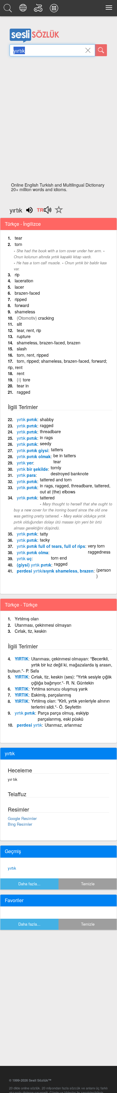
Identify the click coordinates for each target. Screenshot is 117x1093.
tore (26, 380)
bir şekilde (32, 469)
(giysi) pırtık (34, 565)
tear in (23, 386)
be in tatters (64, 455)
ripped (21, 299)
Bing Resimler (20, 824)
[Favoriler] (57, 213)
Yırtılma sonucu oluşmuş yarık (59, 689)
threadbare (50, 431)
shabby (47, 419)
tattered (47, 498)
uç (24, 558)
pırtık (27, 419)
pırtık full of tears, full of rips (51, 546)
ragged (23, 392)
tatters (57, 449)
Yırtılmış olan (27, 619)
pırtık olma (32, 552)
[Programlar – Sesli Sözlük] (55, 9)
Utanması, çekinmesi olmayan (43, 625)
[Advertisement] (58, 121)
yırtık (12, 868)
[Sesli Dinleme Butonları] (44, 212)
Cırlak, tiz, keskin (30, 631)
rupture (24, 336)
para (26, 475)
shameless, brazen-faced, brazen (48, 343)
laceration (24, 281)
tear (18, 238)
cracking (46, 318)
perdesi (29, 725)
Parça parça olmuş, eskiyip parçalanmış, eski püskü (63, 716)
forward (22, 305)
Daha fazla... (29, 884)
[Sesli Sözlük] (8, 9)
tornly (56, 467)
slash (22, 349)
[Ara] (101, 50)
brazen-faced (27, 293)
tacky (45, 540)
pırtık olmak (34, 456)
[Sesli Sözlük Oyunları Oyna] (39, 9)
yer (25, 463)
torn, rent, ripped (33, 355)
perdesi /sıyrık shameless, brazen (55, 571)
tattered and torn (56, 480)
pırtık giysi (32, 450)
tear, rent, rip (29, 330)
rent (20, 373)
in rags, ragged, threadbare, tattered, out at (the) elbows (75, 489)
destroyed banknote (69, 473)
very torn (96, 546)
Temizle (87, 884)
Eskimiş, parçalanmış (51, 695)
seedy (45, 443)
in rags (46, 437)
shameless (25, 312)
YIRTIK (21, 659)
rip (17, 275)
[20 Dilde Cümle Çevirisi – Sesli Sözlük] (23, 9)
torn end (59, 558)
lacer (19, 287)
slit (19, 324)
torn (18, 244)
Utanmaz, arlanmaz (63, 725)
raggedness (99, 552)
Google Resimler (22, 818)
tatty (44, 534)
